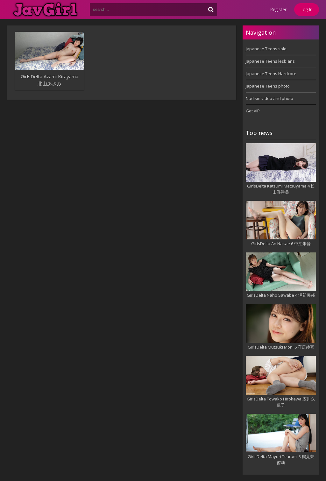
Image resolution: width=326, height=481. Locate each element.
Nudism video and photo (269, 98)
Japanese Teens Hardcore (271, 73)
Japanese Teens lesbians (270, 61)
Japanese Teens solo (266, 49)
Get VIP (253, 111)
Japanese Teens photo (268, 86)
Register (278, 9)
